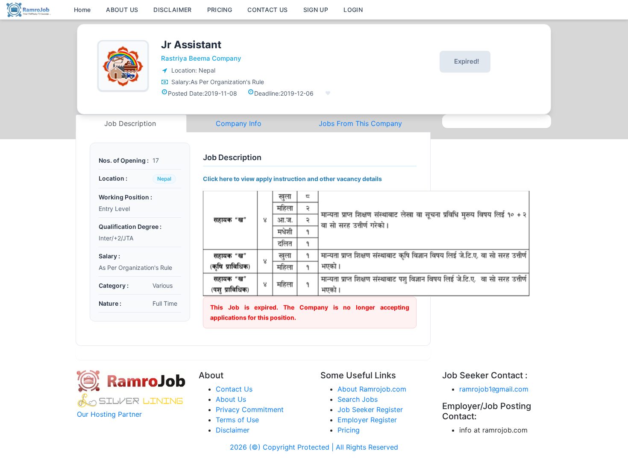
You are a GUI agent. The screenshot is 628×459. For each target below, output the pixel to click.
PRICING (219, 9)
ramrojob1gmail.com (493, 389)
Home (82, 9)
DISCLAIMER (172, 9)
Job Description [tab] (131, 123)
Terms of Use (237, 419)
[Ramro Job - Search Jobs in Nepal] (29, 9)
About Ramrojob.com (371, 389)
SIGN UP (315, 9)
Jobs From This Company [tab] (360, 123)
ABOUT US (122, 9)
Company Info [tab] (238, 123)
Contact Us (234, 389)
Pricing (348, 430)
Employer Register (367, 419)
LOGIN (353, 9)
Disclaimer (232, 430)
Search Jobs (357, 399)
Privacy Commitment (250, 409)
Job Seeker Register (370, 409)
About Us (231, 399)
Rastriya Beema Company (201, 58)
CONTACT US (267, 9)
